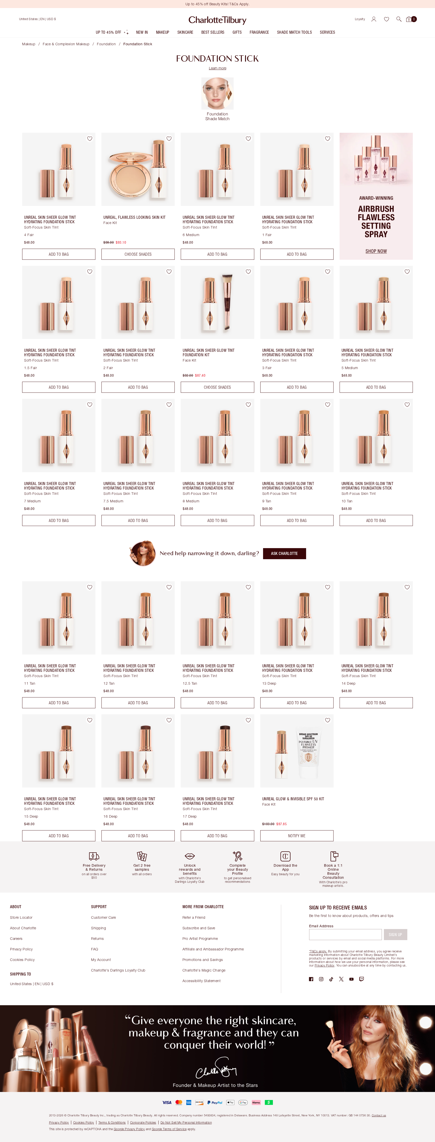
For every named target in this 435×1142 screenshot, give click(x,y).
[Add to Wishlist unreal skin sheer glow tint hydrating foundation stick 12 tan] (169, 587)
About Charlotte (23, 928)
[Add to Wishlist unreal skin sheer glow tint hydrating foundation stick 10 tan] (407, 404)
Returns (97, 938)
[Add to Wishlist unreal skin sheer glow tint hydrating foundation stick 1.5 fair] (89, 271)
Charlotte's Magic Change (204, 970)
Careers (16, 938)
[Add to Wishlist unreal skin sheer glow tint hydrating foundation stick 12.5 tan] (248, 587)
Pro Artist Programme (200, 938)
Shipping (98, 928)
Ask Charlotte (284, 553)
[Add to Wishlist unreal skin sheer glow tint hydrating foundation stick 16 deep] (169, 720)
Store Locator (21, 917)
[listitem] (112, 33)
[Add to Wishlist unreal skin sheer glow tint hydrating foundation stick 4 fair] (89, 138)
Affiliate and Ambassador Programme (213, 949)
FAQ (94, 949)
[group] (98, 866)
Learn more (217, 68)
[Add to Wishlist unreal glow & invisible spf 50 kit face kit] (328, 720)
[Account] (374, 19)
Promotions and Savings (203, 959)
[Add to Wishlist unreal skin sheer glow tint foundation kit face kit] (248, 271)
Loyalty (360, 19)
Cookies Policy (22, 959)
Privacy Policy (21, 949)
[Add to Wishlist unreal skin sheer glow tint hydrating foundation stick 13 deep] (328, 587)
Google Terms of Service (169, 1129)
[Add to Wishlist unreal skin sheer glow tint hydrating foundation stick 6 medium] (248, 138)
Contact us (379, 1115)
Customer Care (103, 917)
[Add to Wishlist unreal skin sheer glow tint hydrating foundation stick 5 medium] (407, 271)
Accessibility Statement (202, 981)
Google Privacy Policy (129, 1129)
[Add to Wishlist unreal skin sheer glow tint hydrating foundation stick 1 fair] (328, 138)
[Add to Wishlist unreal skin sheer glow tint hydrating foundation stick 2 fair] (169, 271)
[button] (399, 19)
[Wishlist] (386, 19)
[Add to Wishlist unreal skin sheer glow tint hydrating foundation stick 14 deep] (407, 587)
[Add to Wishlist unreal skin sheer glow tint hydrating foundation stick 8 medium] (248, 404)
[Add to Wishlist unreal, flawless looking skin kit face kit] (169, 138)
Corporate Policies (143, 1122)
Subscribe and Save (199, 928)
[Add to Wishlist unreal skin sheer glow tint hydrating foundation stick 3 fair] (328, 271)
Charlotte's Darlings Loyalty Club (118, 970)
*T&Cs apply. (318, 951)
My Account (101, 959)
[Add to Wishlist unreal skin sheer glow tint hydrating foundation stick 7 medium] (89, 404)
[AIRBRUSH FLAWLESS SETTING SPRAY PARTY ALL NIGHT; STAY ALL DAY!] (376, 258)
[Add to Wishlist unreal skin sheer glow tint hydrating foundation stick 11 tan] (89, 587)
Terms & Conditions (112, 1122)
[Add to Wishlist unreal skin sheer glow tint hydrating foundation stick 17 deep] (248, 720)
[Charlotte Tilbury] (218, 19)
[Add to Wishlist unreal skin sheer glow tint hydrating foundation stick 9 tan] (328, 404)
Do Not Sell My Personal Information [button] (186, 1122)
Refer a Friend (194, 917)
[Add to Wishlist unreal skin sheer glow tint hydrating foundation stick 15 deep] (89, 720)
